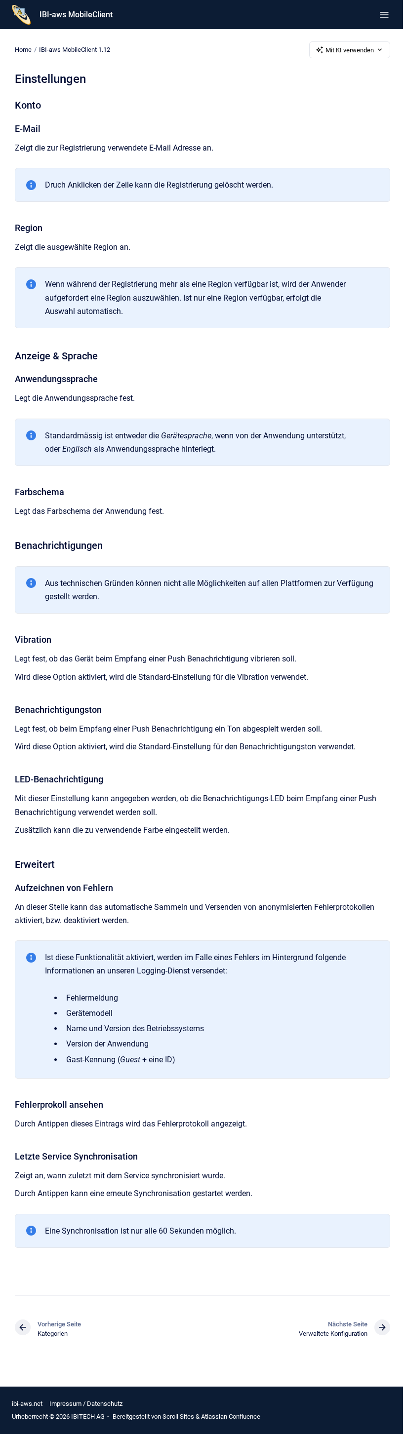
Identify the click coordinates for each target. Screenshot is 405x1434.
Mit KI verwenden (349, 50)
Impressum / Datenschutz (85, 1403)
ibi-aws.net (27, 1403)
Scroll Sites (178, 1416)
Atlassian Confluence (230, 1416)
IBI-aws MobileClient (76, 14)
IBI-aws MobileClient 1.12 (74, 49)
